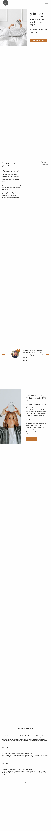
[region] (25, 354)
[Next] (47, 354)
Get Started (31, 439)
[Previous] (4, 354)
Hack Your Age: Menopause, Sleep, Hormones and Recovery (18, 769)
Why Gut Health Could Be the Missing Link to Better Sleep (17, 753)
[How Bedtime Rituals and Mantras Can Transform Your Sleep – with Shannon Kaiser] (25, 733)
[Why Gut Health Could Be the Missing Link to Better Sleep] (25, 750)
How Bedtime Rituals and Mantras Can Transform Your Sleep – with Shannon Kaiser (23, 736)
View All (25, 782)
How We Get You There (6, 204)
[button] (38, 174)
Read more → (5, 747)
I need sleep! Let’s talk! (38, 40)
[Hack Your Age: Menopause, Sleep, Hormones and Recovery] (25, 767)
